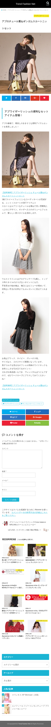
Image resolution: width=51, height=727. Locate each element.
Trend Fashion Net (25, 4)
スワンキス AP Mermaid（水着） (26, 695)
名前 (4, 471)
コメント (5, 448)
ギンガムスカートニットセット (33, 403)
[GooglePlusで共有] (34, 98)
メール (5, 480)
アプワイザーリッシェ (11, 400)
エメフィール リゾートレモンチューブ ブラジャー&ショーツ (30, 707)
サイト (4, 490)
